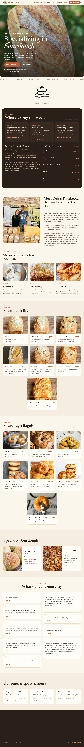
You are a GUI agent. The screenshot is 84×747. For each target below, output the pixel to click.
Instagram (16, 730)
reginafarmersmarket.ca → (14, 137)
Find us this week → (12, 64)
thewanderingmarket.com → (65, 137)
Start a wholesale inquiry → (68, 731)
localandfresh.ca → (37, 139)
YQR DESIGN (77, 742)
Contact (65, 2)
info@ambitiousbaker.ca (37, 724)
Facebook (7, 730)
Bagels (53, 2)
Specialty (59, 2)
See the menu (27, 64)
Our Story (43, 2)
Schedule (36, 2)
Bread (48, 2)
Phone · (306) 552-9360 (36, 722)
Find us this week (74, 2)
